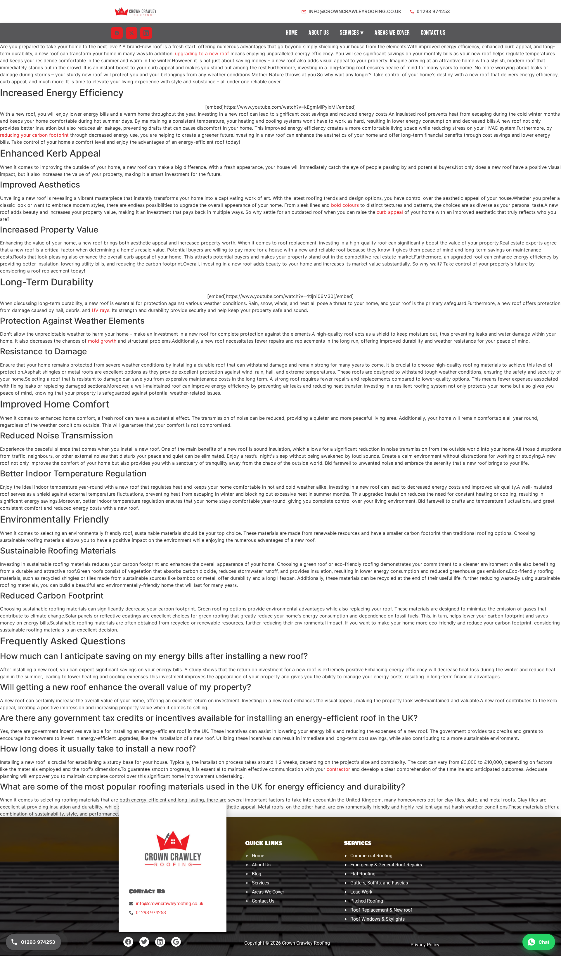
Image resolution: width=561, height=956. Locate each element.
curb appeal (390, 212)
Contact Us (433, 33)
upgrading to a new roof (202, 53)
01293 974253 (433, 11)
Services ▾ (351, 33)
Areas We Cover (392, 33)
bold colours (345, 205)
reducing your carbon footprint (34, 135)
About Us (319, 33)
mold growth (102, 341)
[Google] (176, 942)
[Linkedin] (160, 942)
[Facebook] (128, 942)
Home (291, 33)
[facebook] (117, 33)
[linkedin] (146, 33)
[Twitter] (144, 942)
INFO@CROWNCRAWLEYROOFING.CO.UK (355, 11)
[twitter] (131, 33)
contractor (338, 769)
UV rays (100, 310)
